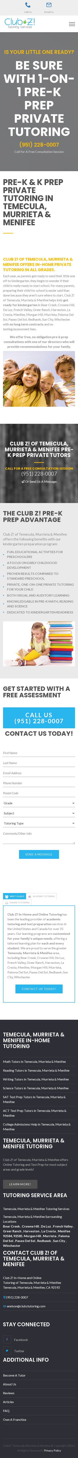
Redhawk (44, 1241)
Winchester (11, 1245)
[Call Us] (28, 5)
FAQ (6, 1411)
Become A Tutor (14, 1375)
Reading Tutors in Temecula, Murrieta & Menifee (36, 1070)
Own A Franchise (14, 1419)
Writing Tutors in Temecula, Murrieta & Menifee (36, 1079)
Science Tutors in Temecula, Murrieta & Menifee (36, 1088)
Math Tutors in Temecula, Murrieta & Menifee (34, 1061)
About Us (9, 1384)
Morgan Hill (33, 1236)
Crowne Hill (31, 1226)
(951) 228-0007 (17, 1297)
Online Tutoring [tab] (20, 902)
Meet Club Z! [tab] (17, 896)
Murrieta (50, 1236)
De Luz (46, 1226)
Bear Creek (11, 1226)
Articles (8, 1402)
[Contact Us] (49, 5)
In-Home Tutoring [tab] (44, 896)
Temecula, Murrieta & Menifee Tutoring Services (36, 1209)
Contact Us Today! (39, 989)
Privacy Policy (52, 1450)
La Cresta (48, 1231)
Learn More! (20, 1184)
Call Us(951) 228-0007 (39, 717)
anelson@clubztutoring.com (26, 1306)
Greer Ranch (12, 1231)
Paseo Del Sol (25, 1241)
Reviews (8, 1393)
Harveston (31, 1231)
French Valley (63, 1226)
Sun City (59, 1241)
